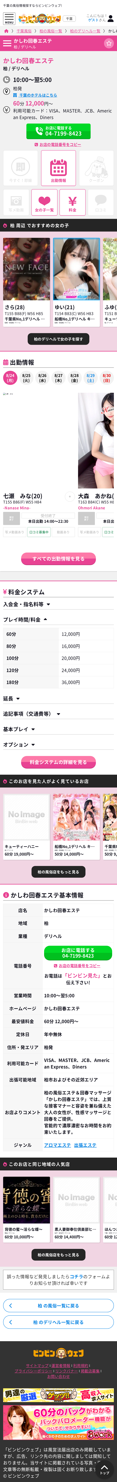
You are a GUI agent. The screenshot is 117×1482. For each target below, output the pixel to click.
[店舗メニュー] (7, 43)
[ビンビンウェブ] (6, 32)
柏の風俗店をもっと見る (58, 872)
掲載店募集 (90, 1371)
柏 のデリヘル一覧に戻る (58, 1322)
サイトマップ (37, 1365)
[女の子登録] (70, 497)
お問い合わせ (58, 1376)
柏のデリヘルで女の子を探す (58, 339)
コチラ (76, 1276)
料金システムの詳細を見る (58, 762)
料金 (72, 210)
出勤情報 (58, 180)
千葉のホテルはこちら (37, 95)
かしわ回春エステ (33, 40)
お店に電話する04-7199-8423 (78, 953)
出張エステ (85, 1145)
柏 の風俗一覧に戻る (58, 1305)
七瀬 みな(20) (23, 496)
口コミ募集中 (39, 532)
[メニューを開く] (9, 17)
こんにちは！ (97, 18)
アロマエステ (57, 1145)
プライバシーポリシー (33, 1371)
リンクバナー (66, 1371)
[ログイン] (111, 18)
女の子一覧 (44, 210)
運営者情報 (60, 1365)
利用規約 (80, 1365)
